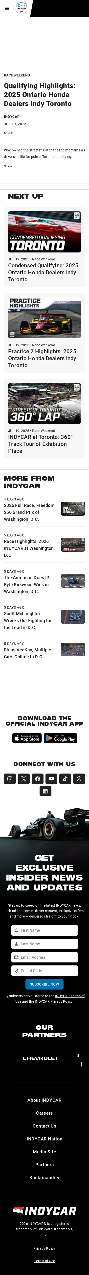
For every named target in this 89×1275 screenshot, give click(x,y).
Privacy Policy (44, 1248)
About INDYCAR (44, 1100)
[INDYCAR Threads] (79, 779)
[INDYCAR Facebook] (38, 779)
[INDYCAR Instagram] (10, 779)
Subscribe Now (44, 984)
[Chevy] (40, 1058)
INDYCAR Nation (45, 1139)
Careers (44, 1113)
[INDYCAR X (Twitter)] (24, 779)
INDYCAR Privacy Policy (54, 1001)
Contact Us (44, 1126)
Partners (44, 1165)
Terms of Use (44, 1260)
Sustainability (44, 1177)
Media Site (44, 1152)
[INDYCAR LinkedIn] (45, 791)
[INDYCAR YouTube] (51, 779)
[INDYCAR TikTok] (65, 779)
